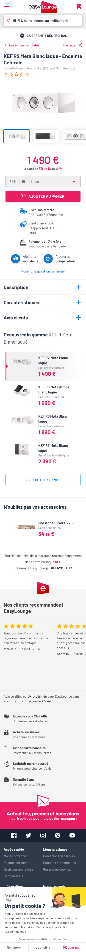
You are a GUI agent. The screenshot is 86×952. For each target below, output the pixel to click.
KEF (58, 562)
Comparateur (14, 876)
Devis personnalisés (18, 869)
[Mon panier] (78, 6)
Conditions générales (59, 856)
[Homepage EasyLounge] (43, 6)
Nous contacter (15, 856)
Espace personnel (17, 862)
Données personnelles (59, 862)
